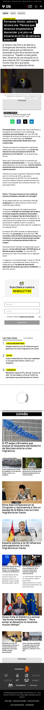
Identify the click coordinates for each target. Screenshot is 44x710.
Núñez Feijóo (7, 1)
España (22, 414)
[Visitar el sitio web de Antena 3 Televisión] (8, 675)
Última (30, 6)
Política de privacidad (19, 701)
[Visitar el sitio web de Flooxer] (33, 685)
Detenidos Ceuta (16, 1)
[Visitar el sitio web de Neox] (26, 675)
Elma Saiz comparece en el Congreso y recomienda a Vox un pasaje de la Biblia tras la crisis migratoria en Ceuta (21, 509)
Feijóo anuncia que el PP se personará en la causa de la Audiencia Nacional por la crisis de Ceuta (31, 472)
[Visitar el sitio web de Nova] (36, 675)
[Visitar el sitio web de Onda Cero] (26, 680)
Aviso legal (8, 701)
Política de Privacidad (27, 317)
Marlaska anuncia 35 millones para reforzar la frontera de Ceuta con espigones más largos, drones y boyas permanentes (10, 648)
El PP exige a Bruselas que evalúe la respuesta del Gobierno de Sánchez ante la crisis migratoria (21, 447)
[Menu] (41, 6)
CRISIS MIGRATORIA (15, 344)
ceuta (9, 356)
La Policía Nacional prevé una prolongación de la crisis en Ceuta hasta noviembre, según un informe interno (31, 570)
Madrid (13, 13)
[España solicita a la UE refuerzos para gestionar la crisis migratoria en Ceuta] (22, 530)
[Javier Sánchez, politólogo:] (32, 636)
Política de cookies (33, 701)
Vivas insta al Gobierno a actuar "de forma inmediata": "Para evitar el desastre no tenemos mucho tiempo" (21, 621)
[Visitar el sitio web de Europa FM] (36, 680)
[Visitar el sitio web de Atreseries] (17, 680)
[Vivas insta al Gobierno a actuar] (22, 604)
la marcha (17, 234)
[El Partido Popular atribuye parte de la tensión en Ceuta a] (12, 560)
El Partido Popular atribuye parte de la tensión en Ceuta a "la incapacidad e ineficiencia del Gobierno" (11, 569)
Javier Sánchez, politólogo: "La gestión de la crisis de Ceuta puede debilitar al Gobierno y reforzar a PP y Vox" (31, 647)
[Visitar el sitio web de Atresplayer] (22, 685)
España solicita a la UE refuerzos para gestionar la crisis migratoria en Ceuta (22, 347)
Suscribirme (22, 322)
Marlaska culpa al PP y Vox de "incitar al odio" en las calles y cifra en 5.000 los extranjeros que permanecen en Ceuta (23, 375)
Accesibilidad (30, 705)
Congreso (11, 370)
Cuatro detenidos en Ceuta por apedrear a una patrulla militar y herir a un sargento (23, 360)
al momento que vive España (18, 133)
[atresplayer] (36, 6)
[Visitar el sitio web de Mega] (8, 680)
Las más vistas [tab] (10, 338)
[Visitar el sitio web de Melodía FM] (10, 685)
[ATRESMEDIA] (22, 669)
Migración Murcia (27, 1)
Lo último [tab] (28, 338)
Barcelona (21, 13)
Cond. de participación (17, 705)
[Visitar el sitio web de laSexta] (17, 675)
